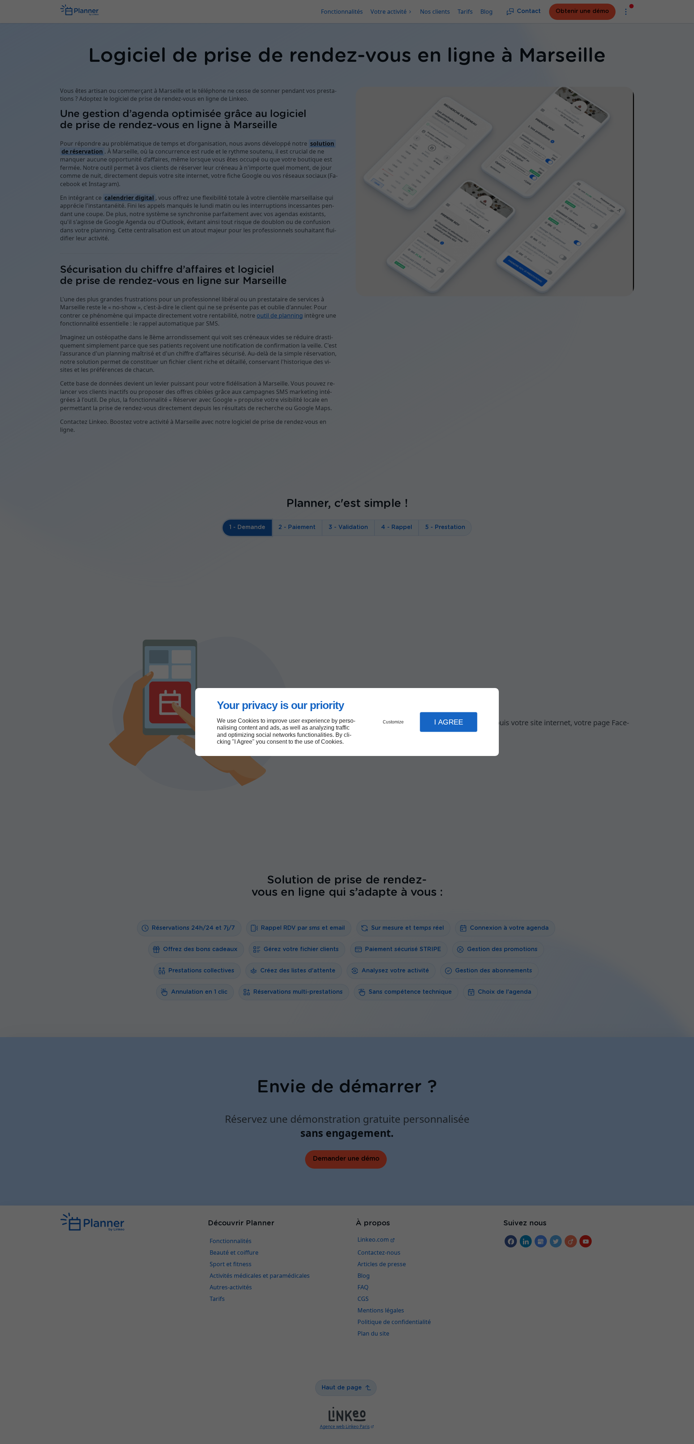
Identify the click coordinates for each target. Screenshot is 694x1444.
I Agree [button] (448, 722)
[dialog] (347, 722)
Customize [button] (393, 722)
